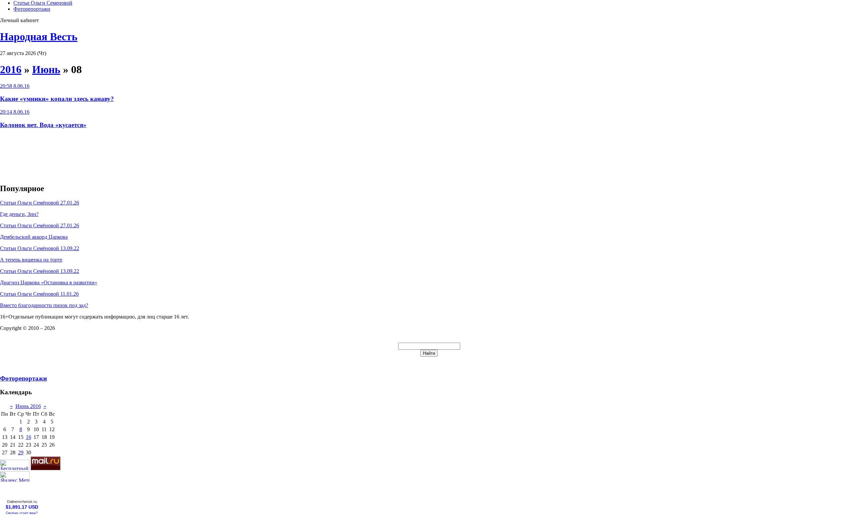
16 (28, 437)
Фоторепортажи (31, 9)
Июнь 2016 (28, 406)
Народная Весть (38, 37)
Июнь (46, 69)
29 (20, 452)
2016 (10, 69)
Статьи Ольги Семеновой (42, 3)
